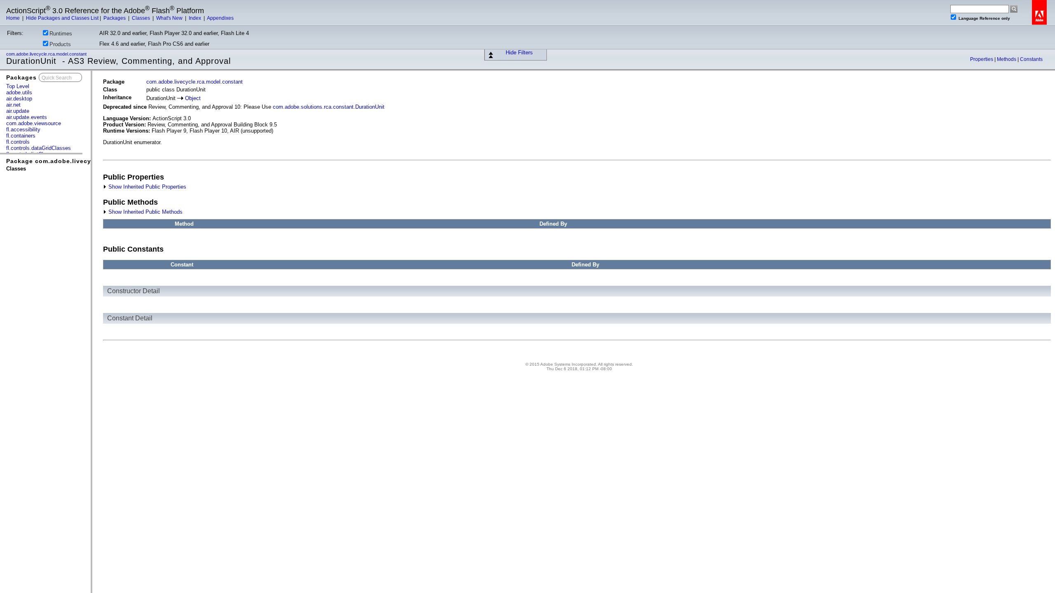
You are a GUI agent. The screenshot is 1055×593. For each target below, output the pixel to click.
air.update (17, 111)
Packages (115, 18)
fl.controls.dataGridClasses (38, 148)
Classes (141, 18)
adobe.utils (19, 92)
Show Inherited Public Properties (146, 187)
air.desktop (19, 99)
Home (13, 18)
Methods (1007, 59)
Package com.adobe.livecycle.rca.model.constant (85, 161)
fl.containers (20, 136)
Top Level (17, 86)
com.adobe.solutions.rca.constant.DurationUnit (328, 107)
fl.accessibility (23, 129)
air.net (13, 105)
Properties (982, 59)
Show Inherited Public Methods (145, 212)
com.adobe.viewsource (33, 123)
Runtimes (60, 33)
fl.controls (18, 142)
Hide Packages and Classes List (62, 18)
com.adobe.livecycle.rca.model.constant (47, 53)
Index (195, 18)
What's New (170, 18)
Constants (1031, 59)
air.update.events (26, 117)
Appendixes (220, 18)
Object (193, 98)
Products (60, 44)
